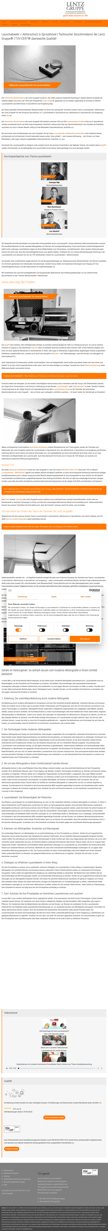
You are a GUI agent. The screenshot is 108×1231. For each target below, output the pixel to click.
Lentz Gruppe (48, 101)
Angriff (7, 345)
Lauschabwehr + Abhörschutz (13, 473)
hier (7, 115)
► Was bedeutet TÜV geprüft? (49, 1201)
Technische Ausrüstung (18, 22)
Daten (56, 354)
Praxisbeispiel (25, 25)
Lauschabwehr (59, 133)
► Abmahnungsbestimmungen (13, 1182)
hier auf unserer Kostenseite (16, 519)
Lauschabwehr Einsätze (76, 122)
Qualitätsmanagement (93, 22)
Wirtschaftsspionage (93, 365)
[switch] (42, 630)
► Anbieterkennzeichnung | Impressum (16, 1179)
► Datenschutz (7, 1170)
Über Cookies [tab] (86, 597)
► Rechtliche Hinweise (10, 1173)
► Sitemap (6, 1176)
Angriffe (103, 145)
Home (4, 22)
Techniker (19, 499)
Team (7, 499)
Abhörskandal (78, 386)
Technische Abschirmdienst (15, 98)
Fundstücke (77, 22)
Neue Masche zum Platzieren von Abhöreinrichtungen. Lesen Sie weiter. (51, 376)
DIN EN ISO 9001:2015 (69, 470)
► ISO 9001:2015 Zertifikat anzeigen (51, 1199)
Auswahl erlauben (54, 639)
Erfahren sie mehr (11, 1149)
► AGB (4, 1185)
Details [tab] (54, 597)
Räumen (34, 348)
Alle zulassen (85, 639)
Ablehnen (23, 639)
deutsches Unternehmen (18, 470)
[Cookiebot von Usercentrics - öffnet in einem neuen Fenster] (90, 590)
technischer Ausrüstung (38, 447)
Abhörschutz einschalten (75, 133)
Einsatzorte (34, 22)
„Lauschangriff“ (63, 386)
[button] (49, 21)
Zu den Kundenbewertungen (54, 1118)
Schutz (55, 22)
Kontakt (14, 25)
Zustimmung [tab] (22, 597)
